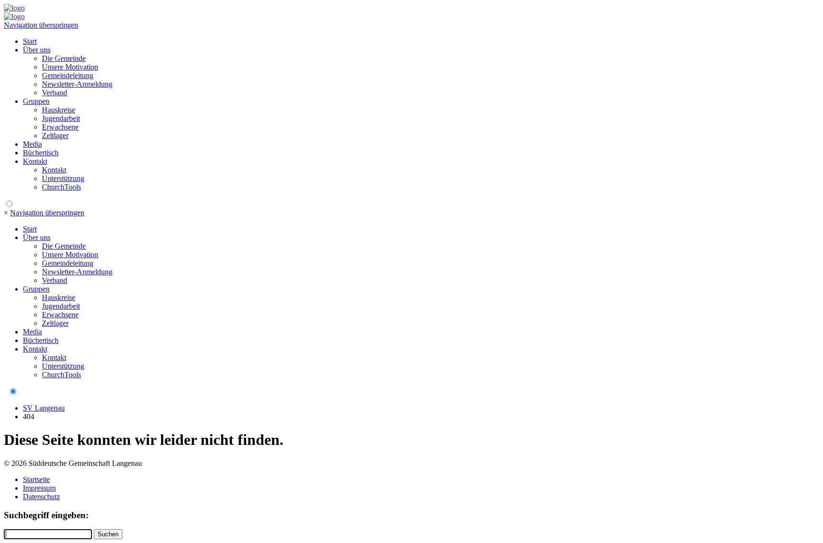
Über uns (36, 50)
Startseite (36, 479)
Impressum (39, 488)
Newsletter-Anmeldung (77, 84)
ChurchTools (61, 187)
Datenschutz (41, 497)
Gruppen (36, 101)
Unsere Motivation (70, 67)
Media (32, 144)
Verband (54, 93)
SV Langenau (44, 408)
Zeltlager (55, 135)
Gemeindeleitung (67, 75)
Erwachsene (60, 127)
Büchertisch (41, 153)
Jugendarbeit (61, 118)
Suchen (108, 534)
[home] (14, 8)
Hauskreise (58, 110)
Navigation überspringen (41, 25)
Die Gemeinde (64, 58)
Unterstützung (63, 178)
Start (30, 41)
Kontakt (35, 161)
